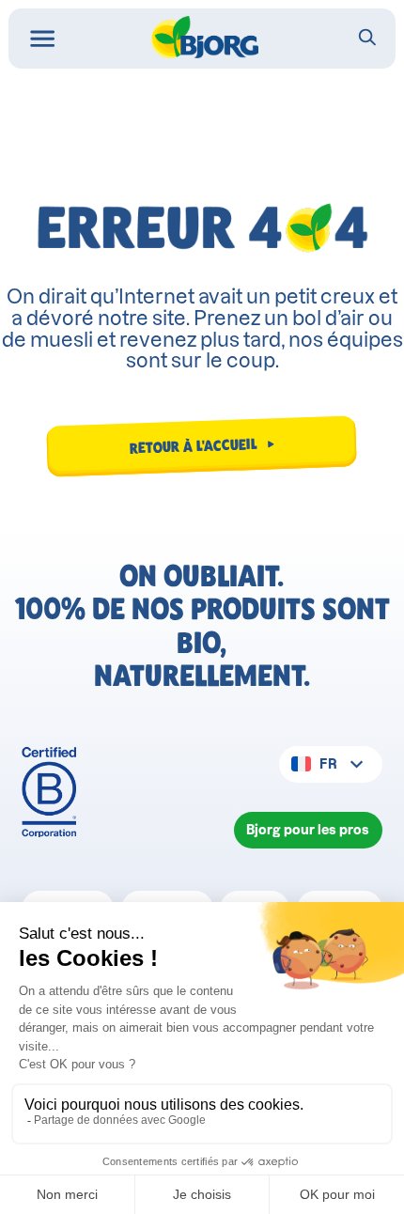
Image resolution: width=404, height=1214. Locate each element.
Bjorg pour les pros (307, 829)
